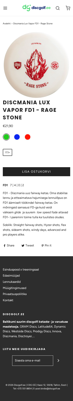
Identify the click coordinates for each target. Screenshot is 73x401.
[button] (36, 65)
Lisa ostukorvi (36, 171)
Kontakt (8, 300)
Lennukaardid (12, 282)
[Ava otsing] (57, 8)
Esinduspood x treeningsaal (21, 269)
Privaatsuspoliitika (15, 294)
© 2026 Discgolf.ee (16, 385)
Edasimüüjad (11, 275)
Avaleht (7, 23)
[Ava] (5, 8)
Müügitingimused (14, 288)
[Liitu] (58, 360)
